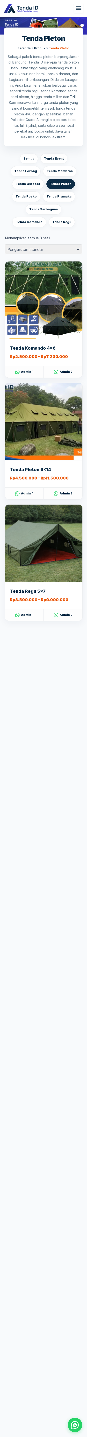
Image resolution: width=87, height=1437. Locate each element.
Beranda (24, 48)
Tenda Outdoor (28, 184)
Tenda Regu (61, 222)
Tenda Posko (26, 196)
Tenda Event (54, 158)
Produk (39, 48)
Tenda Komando (29, 222)
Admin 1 (27, 371)
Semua (28, 158)
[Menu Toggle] (78, 8)
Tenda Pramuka (59, 196)
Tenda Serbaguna (43, 209)
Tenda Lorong (25, 171)
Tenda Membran (60, 171)
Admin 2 (66, 371)
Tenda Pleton (60, 184)
